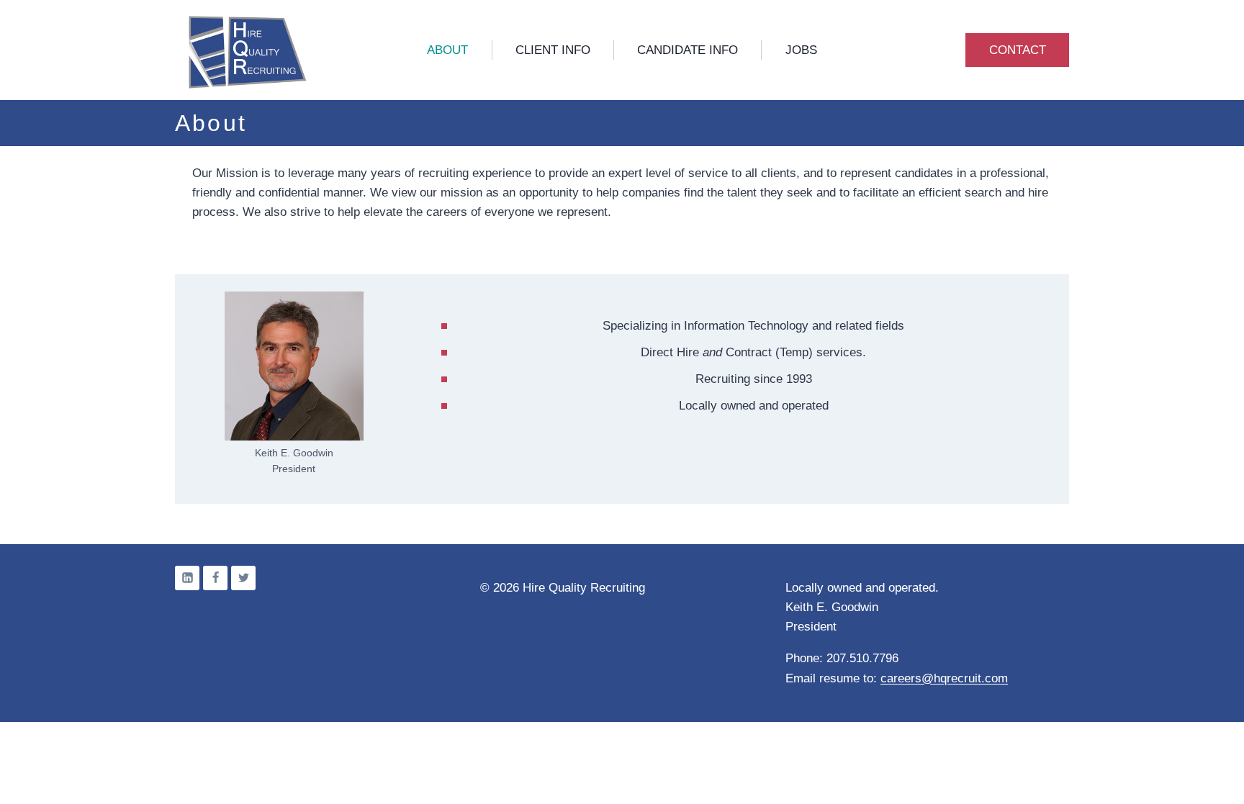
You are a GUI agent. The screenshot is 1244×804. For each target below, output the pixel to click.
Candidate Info (687, 50)
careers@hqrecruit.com (944, 678)
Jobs (801, 50)
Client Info (552, 50)
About (447, 50)
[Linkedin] (187, 578)
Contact (1017, 50)
